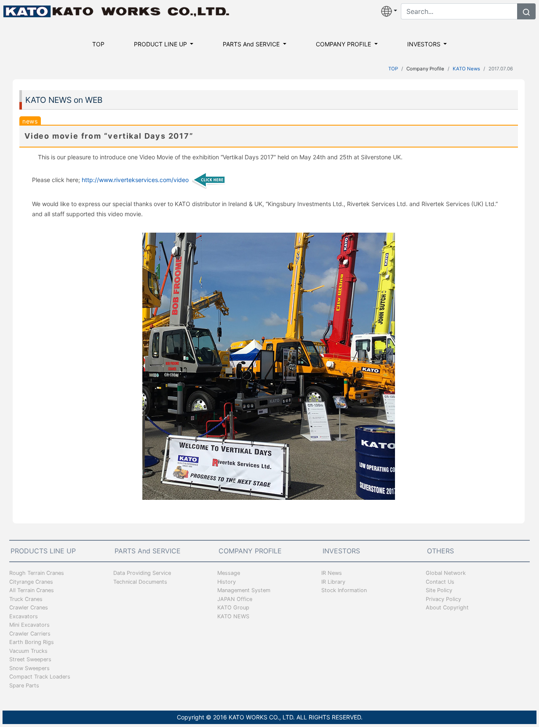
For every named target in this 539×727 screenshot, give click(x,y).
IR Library (333, 582)
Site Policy (439, 590)
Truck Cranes (26, 599)
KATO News (466, 69)
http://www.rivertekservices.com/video (135, 179)
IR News (331, 573)
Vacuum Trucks (28, 651)
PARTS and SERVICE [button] (252, 44)
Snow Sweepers (29, 668)
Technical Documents (140, 582)
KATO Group (233, 607)
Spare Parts (24, 685)
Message (228, 573)
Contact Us (440, 582)
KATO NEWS (233, 616)
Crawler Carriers (30, 633)
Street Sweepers (30, 659)
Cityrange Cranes (31, 582)
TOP (98, 44)
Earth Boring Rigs (31, 642)
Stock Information (344, 590)
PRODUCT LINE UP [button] (161, 44)
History (226, 582)
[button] (389, 11)
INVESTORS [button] (424, 44)
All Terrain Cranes (31, 590)
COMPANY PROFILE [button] (344, 44)
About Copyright (447, 607)
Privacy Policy (443, 599)
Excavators (23, 616)
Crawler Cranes (28, 607)
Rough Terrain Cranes (36, 573)
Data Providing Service (142, 573)
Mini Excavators (29, 625)
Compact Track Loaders (39, 676)
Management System (243, 590)
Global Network (446, 573)
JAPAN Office (234, 599)
